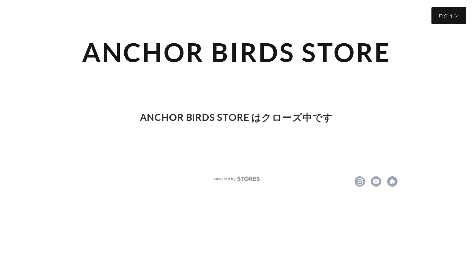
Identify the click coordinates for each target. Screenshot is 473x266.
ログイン (448, 15)
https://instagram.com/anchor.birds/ (360, 181)
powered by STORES (236, 178)
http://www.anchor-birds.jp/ (392, 181)
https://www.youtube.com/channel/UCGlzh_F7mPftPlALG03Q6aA (376, 181)
